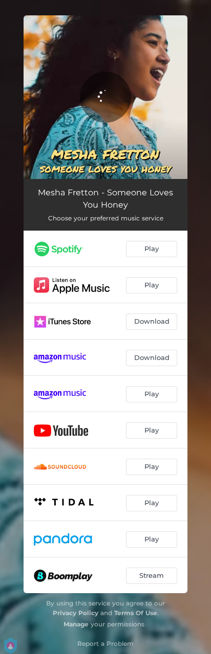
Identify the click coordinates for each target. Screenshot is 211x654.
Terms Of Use (135, 613)
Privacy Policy (75, 613)
